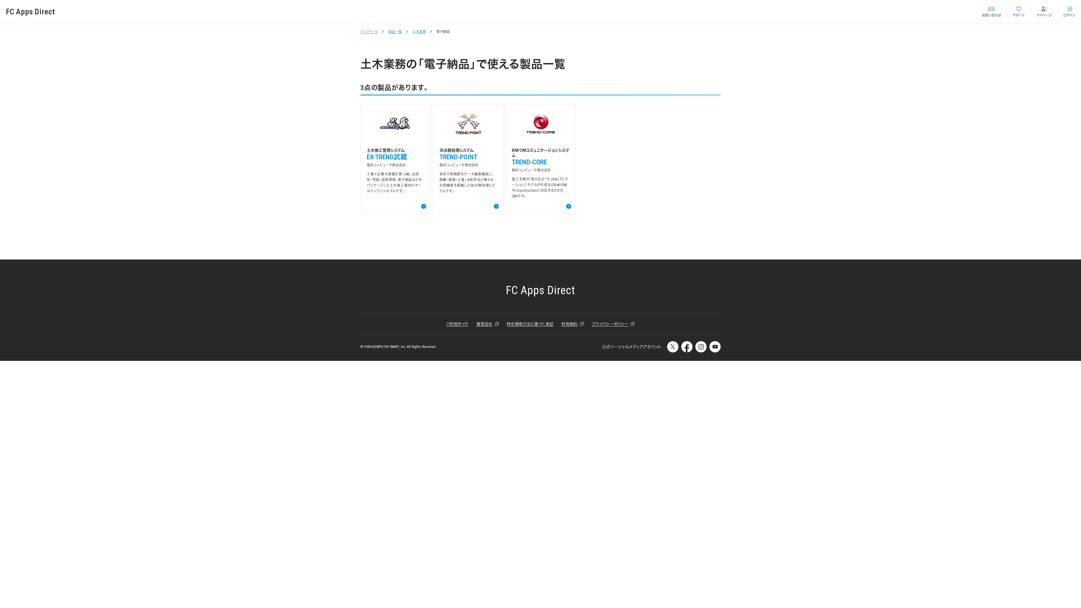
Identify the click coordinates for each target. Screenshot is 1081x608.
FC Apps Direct (30, 11)
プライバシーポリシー (610, 324)
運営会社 (484, 324)
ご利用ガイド (457, 324)
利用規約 (569, 324)
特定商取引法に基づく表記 (530, 324)
